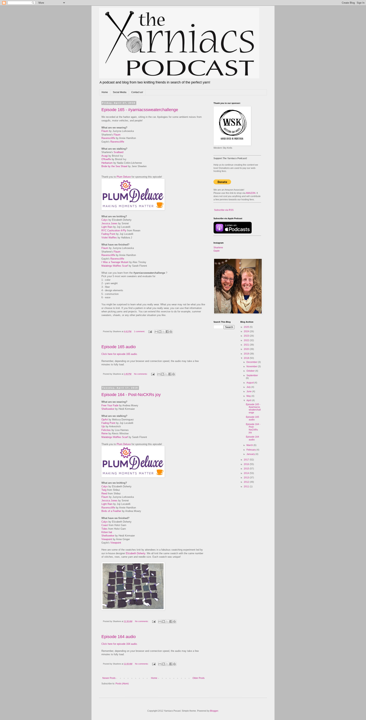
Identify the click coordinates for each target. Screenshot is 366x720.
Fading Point (108, 234)
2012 (247, 482)
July (248, 387)
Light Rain (106, 226)
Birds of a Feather (111, 511)
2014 (247, 473)
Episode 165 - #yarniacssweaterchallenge (139, 109)
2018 (247, 358)
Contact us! (137, 92)
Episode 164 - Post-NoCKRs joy (131, 394)
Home (105, 92)
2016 (247, 464)
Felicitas (106, 430)
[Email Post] (150, 331)
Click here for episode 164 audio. (119, 643)
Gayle (217, 250)
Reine (104, 433)
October (250, 371)
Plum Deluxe (124, 176)
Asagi (104, 155)
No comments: (141, 374)
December (252, 362)
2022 (247, 340)
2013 (247, 477)
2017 (247, 459)
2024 (247, 331)
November (252, 366)
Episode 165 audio (118, 346)
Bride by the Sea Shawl (114, 166)
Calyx (104, 219)
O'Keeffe (106, 159)
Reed (104, 493)
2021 (247, 344)
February (251, 449)
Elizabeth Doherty (135, 553)
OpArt (104, 419)
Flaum (104, 131)
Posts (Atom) (122, 683)
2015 (247, 468)
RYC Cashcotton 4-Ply (113, 230)
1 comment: (139, 331)
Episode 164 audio (118, 636)
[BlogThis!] (160, 332)
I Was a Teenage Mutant (114, 262)
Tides (104, 528)
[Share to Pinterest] (171, 332)
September (252, 375)
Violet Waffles (109, 237)
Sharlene (218, 247)
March (250, 445)
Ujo (103, 426)
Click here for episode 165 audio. (119, 354)
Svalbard (118, 152)
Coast (104, 525)
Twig (103, 489)
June (249, 391)
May (248, 396)
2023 (247, 335)
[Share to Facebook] (167, 332)
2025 (247, 327)
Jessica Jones (109, 223)
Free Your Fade (109, 405)
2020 (247, 349)
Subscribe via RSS (224, 210)
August (250, 382)
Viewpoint (106, 539)
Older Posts (199, 678)
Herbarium (107, 162)
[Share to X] (163, 332)
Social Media (119, 92)
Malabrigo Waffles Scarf (114, 265)
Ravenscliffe (108, 138)
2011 (247, 486)
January (250, 454)
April (249, 400)
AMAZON (250, 193)
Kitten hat (106, 532)
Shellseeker (107, 408)
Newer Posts (109, 678)
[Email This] (156, 332)
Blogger (214, 711)
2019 (247, 353)
